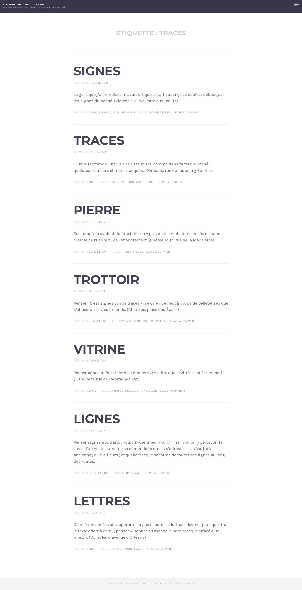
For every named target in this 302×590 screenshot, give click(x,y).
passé (154, 112)
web (154, 390)
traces (165, 112)
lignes (97, 418)
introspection (123, 182)
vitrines (143, 390)
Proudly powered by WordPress (123, 584)
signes (97, 71)
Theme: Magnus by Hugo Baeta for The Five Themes (169, 584)
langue (117, 549)
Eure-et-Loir (98, 251)
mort (128, 549)
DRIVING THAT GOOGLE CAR (23, 4)
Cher (92, 112)
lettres (102, 500)
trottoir (106, 279)
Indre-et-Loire (99, 473)
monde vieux (131, 321)
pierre (97, 210)
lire (128, 473)
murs (139, 182)
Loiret (93, 182)
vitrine (99, 349)
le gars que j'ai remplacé (117, 112)
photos (117, 390)
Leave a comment (186, 112)
